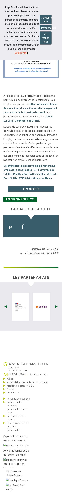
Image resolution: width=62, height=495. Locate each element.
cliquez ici (21, 53)
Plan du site (13, 392)
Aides (10, 378)
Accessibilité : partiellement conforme (27, 382)
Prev (5, 307)
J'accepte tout (46, 19)
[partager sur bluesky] (50, 227)
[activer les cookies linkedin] (22, 227)
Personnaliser (46, 28)
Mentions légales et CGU (20, 385)
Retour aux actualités (20, 199)
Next (56, 307)
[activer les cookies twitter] (35, 227)
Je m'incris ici (31, 189)
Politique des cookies (18, 398)
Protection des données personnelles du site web (18, 407)
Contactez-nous (38, 374)
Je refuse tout (45, 38)
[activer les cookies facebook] (10, 227)
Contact (11, 389)
